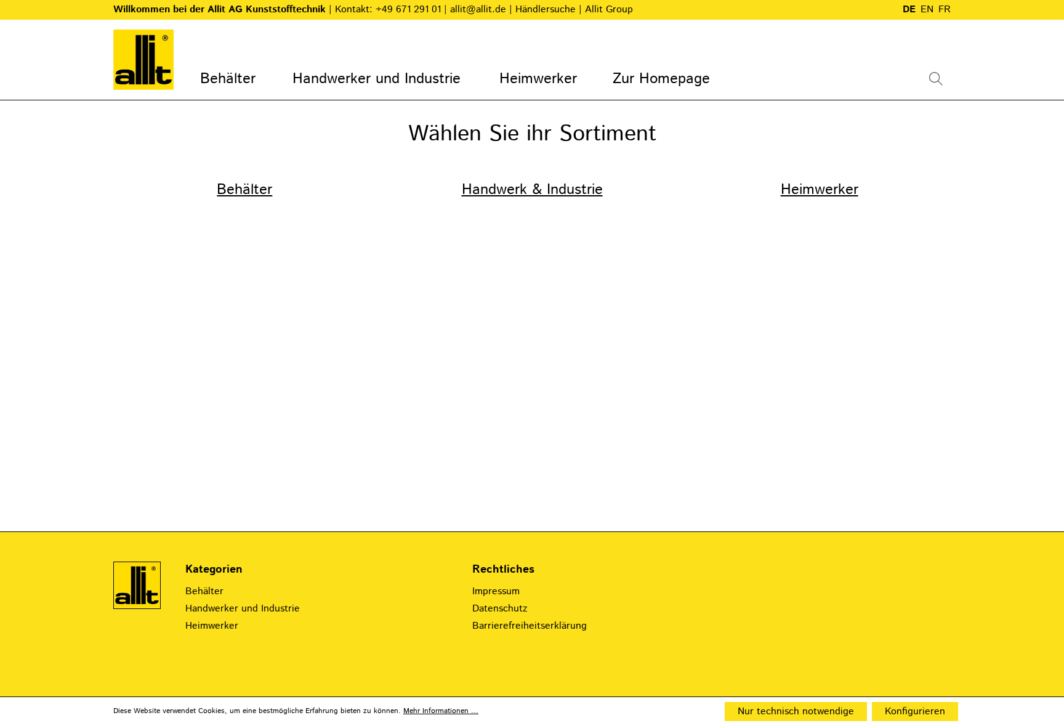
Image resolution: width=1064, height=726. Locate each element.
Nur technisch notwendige (796, 711)
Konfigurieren (915, 711)
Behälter (244, 189)
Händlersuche (547, 9)
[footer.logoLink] (137, 585)
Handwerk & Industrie (532, 189)
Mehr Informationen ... (440, 711)
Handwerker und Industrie (242, 609)
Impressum (496, 591)
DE (909, 9)
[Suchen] (936, 78)
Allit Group (609, 9)
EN (927, 9)
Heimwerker (819, 189)
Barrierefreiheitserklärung (529, 626)
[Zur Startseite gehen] (143, 60)
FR (944, 9)
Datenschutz (499, 609)
